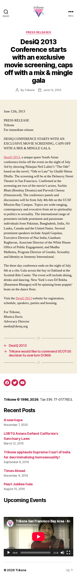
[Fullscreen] (68, 552)
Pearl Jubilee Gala (18, 484)
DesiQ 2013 (12, 157)
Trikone (29, 90)
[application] (38, 536)
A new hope (13, 420)
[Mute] (62, 552)
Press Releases (38, 32)
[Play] (8, 552)
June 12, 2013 (52, 90)
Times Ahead (14, 471)
